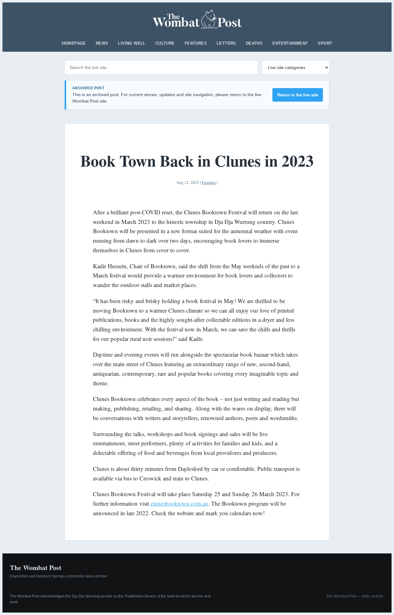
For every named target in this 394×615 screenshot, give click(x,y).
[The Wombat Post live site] (197, 19)
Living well (131, 43)
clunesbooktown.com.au (179, 503)
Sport (325, 43)
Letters (226, 43)
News (102, 43)
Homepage (74, 43)
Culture (165, 43)
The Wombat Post (35, 567)
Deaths (254, 43)
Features (196, 43)
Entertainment (290, 43)
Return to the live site (297, 95)
